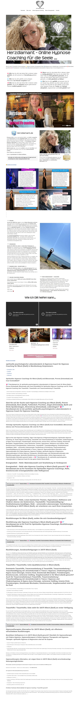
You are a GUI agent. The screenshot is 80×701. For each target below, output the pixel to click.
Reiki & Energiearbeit (49, 10)
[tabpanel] (40, 290)
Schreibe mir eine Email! (10, 360)
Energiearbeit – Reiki (10, 369)
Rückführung (9, 373)
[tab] (40, 213)
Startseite (23, 10)
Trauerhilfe (9, 371)
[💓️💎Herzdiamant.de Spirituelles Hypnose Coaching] (40, 5)
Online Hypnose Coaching (38, 10)
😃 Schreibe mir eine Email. (11, 164)
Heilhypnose (9, 375)
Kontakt (57, 10)
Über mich (28, 10)
